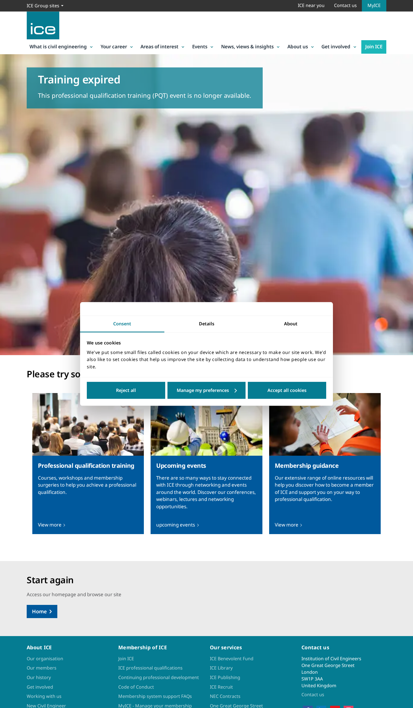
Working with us (44, 696)
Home (39, 611)
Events (199, 46)
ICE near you (311, 5)
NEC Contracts (225, 696)
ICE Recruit (221, 687)
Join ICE (373, 46)
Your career (114, 46)
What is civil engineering (58, 46)
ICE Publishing (225, 677)
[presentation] (88, 463)
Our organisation (45, 658)
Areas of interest (159, 46)
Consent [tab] (122, 324)
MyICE (374, 5)
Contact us (345, 5)
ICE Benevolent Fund (231, 658)
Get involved (335, 46)
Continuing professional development (158, 677)
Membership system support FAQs (155, 696)
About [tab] (291, 324)
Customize (206, 390)
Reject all (126, 390)
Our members (41, 668)
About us (297, 46)
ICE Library (221, 668)
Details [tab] (206, 324)
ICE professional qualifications (150, 668)
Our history (39, 677)
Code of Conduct (136, 687)
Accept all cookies (287, 390)
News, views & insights (247, 46)
